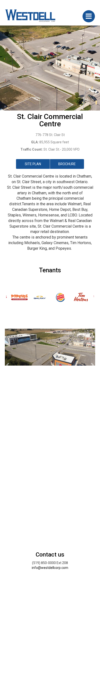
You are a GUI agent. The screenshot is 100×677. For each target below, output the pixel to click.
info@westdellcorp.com (50, 568)
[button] (7, 365)
